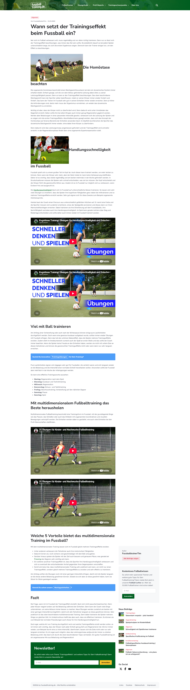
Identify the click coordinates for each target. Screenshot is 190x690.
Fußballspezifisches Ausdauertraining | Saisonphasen (140, 644)
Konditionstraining (132, 640)
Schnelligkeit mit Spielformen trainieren (141, 629)
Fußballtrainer (67, 5)
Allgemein (35, 17)
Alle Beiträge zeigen (131, 558)
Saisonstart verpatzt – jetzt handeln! (139, 615)
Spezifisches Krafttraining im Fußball (140, 636)
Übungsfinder (83, 5)
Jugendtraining (131, 620)
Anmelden (105, 663)
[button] (156, 5)
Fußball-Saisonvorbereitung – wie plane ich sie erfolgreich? (141, 653)
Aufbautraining (131, 633)
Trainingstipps (130, 613)
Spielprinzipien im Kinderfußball (138, 622)
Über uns (135, 5)
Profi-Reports (98, 5)
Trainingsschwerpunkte (117, 5)
